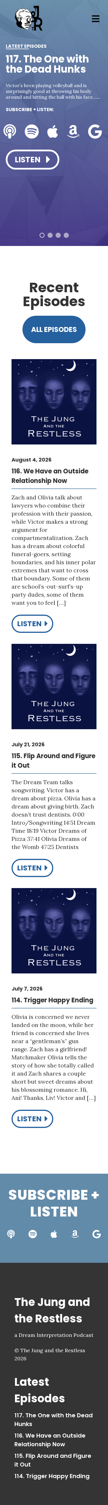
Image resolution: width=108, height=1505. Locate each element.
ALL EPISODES (54, 329)
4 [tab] (66, 235)
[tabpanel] (54, 116)
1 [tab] (42, 235)
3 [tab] (58, 235)
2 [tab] (50, 235)
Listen (28, 159)
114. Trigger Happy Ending (52, 1476)
